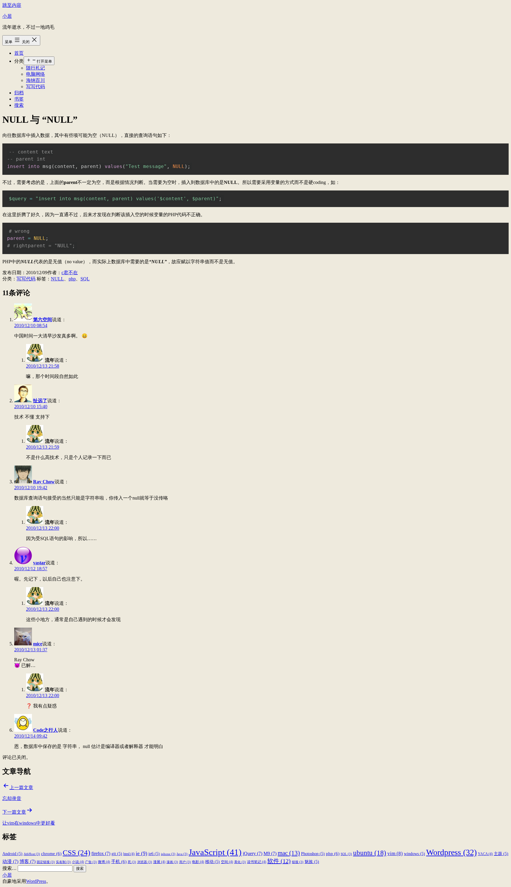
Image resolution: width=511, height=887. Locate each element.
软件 (279, 861)
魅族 (312, 861)
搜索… (9, 868)
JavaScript (215, 852)
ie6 (154, 854)
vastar (39, 562)
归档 (19, 92)
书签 (19, 98)
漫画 (172, 862)
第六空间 (42, 319)
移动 (212, 861)
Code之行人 (45, 730)
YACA (485, 854)
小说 (78, 862)
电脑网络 (35, 74)
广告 (91, 862)
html (129, 854)
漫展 (159, 862)
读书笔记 (256, 862)
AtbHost (32, 854)
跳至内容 (11, 5)
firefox (100, 853)
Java (182, 854)
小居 (7, 16)
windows (414, 854)
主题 (501, 854)
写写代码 (35, 86)
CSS (76, 852)
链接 (297, 862)
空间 (227, 862)
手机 (119, 861)
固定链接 (46, 862)
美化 (240, 862)
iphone (168, 854)
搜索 (19, 105)
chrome (51, 853)
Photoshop (313, 854)
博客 (27, 861)
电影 (198, 862)
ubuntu (369, 853)
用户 (185, 862)
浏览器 (144, 862)
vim (395, 853)
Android (12, 854)
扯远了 (40, 400)
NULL (57, 278)
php (72, 278)
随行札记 (35, 67)
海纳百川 (35, 80)
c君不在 (70, 272)
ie (141, 853)
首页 (19, 53)
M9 (269, 853)
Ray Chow (44, 481)
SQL (85, 278)
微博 (104, 862)
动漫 (10, 861)
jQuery (252, 853)
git (116, 854)
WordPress (36, 881)
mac (289, 853)
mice (37, 643)
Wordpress (451, 852)
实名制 (63, 862)
